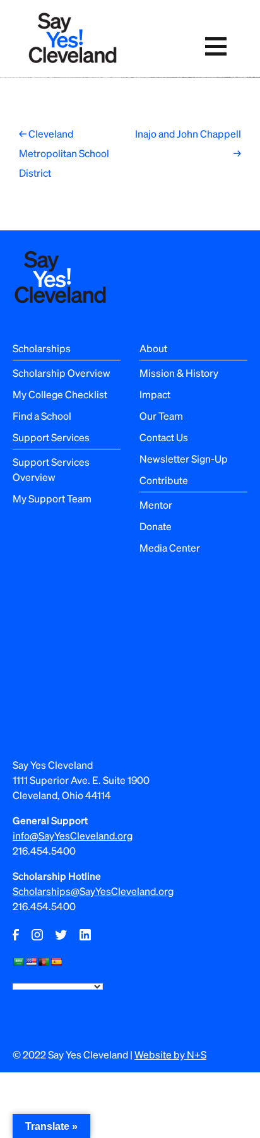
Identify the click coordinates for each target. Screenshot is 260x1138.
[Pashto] (43, 962)
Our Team (161, 415)
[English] (31, 962)
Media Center (169, 547)
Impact (154, 394)
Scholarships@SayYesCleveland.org (93, 891)
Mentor (155, 504)
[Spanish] (56, 962)
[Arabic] (18, 962)
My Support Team (52, 498)
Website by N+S (170, 1054)
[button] (215, 46)
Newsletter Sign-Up (183, 458)
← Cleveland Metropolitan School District (64, 153)
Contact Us (163, 437)
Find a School (42, 415)
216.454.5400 (44, 850)
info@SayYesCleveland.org (73, 835)
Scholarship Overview (61, 372)
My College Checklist (60, 394)
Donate (155, 526)
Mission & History (178, 372)
